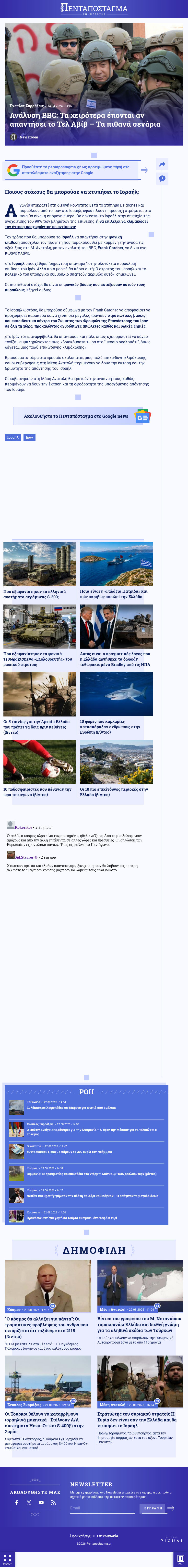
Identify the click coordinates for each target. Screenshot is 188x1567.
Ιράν (29, 437)
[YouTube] (41, 1502)
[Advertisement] (78, 495)
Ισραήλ (13, 437)
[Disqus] (78, 880)
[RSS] (53, 1502)
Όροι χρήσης (80, 1536)
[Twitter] (28, 1502)
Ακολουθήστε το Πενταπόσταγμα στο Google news (76, 416)
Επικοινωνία (107, 1536)
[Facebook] (16, 1502)
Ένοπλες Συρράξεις (27, 105)
